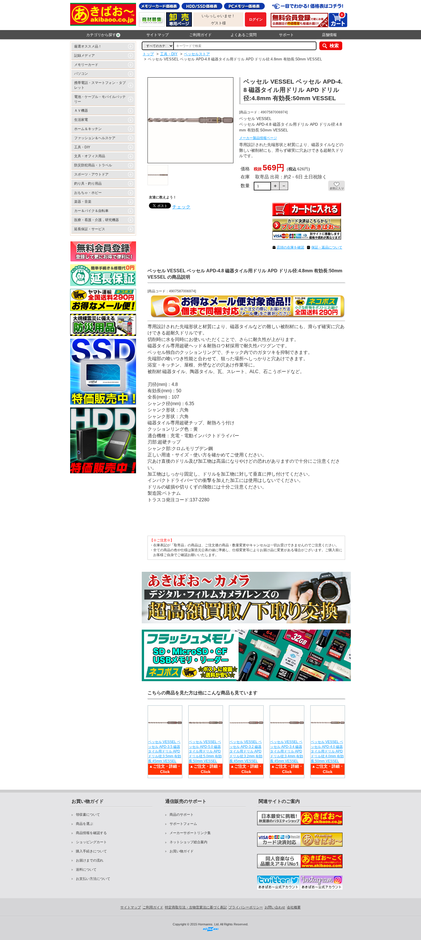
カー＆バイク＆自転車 (91, 211)
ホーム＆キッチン (88, 129)
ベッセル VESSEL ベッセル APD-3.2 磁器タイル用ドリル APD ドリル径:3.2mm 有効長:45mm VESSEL (245, 751)
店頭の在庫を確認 (290, 247)
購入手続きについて (91, 851)
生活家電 (81, 120)
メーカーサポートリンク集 (190, 833)
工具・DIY (82, 147)
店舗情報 (329, 35)
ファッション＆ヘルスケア (94, 138)
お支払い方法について (93, 879)
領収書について (88, 815)
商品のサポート (182, 815)
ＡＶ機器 (81, 111)
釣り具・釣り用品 (88, 184)
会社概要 (294, 907)
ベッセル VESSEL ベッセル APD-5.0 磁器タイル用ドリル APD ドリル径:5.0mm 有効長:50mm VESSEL (205, 751)
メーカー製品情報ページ (258, 138)
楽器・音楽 (82, 202)
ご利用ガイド (200, 35)
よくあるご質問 (244, 35)
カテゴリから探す (101, 35)
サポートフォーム (183, 824)
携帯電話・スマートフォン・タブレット (100, 85)
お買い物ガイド (182, 851)
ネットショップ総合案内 (188, 842)
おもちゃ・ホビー (88, 193)
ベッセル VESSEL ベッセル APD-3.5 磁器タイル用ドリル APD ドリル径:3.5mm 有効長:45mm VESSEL (164, 751)
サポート (286, 35)
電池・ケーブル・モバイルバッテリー (100, 99)
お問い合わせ (275, 907)
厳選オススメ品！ (88, 46)
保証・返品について (326, 247)
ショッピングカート (91, 842)
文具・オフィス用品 (89, 156)
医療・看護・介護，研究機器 (96, 220)
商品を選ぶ (84, 824)
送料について (86, 870)
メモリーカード (86, 65)
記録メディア (84, 56)
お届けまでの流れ (89, 860)
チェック (181, 206)
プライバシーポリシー (246, 907)
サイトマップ (157, 35)
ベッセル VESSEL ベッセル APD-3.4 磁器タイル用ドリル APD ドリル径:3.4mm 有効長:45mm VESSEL (286, 751)
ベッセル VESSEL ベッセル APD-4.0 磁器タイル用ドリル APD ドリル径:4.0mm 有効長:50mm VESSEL (327, 751)
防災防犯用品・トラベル (93, 165)
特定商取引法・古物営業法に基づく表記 (196, 907)
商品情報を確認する (91, 833)
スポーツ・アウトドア (91, 174)
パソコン (81, 74)
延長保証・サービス (89, 229)
